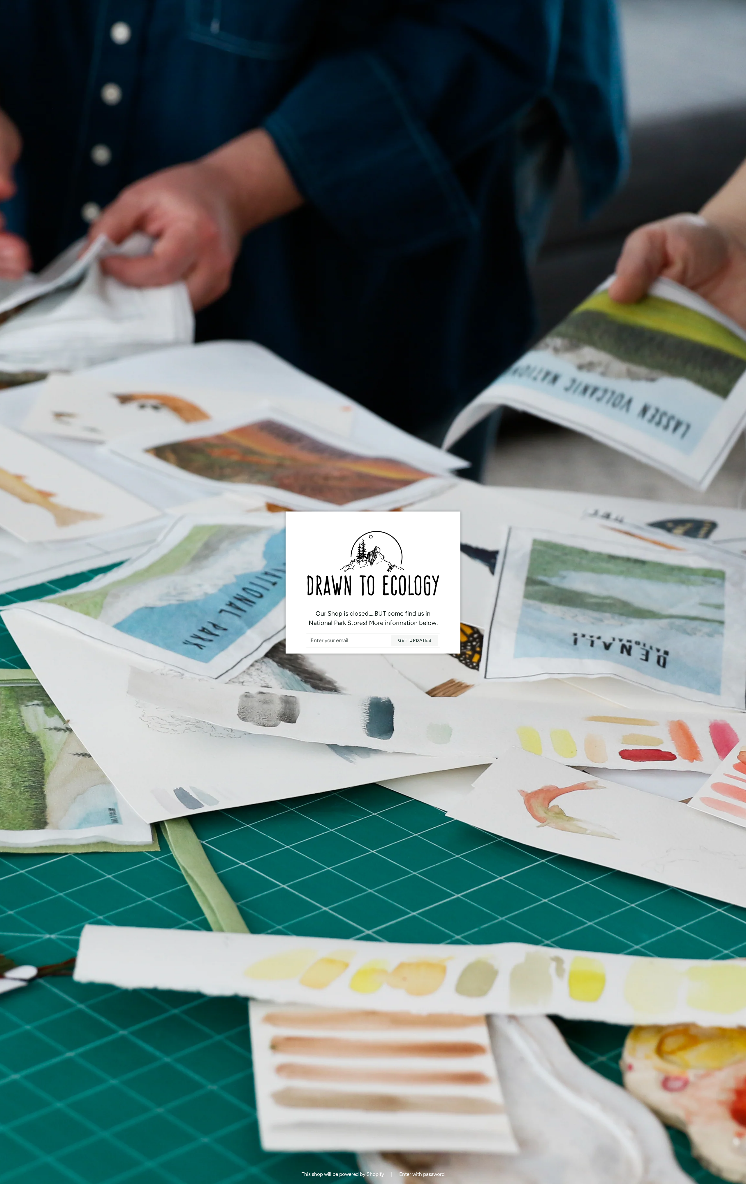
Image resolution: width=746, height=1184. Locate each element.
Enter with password (422, 1174)
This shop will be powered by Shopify (343, 1174)
